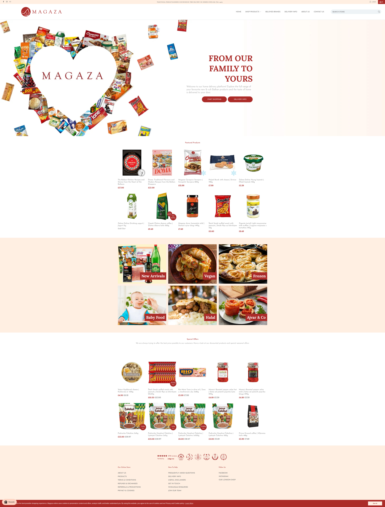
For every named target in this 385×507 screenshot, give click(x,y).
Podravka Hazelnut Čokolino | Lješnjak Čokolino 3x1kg (162, 416)
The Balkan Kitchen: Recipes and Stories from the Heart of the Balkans (132, 162)
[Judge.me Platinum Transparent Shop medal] (189, 457)
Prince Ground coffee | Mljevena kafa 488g (253, 416)
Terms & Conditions (127, 480)
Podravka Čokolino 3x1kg (132, 416)
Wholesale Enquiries (178, 487)
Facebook (223, 473)
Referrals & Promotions (129, 487)
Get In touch (174, 483)
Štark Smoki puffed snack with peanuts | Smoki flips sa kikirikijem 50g (223, 206)
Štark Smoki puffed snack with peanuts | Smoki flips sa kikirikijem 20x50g (162, 372)
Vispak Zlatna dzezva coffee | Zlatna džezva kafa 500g (162, 206)
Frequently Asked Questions (181, 473)
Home (238, 12)
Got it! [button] (375, 503)
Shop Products (252, 12)
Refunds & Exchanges (127, 483)
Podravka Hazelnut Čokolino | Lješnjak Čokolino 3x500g (192, 416)
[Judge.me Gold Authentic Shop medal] (206, 457)
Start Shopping (214, 99)
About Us (305, 12)
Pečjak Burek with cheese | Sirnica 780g (223, 162)
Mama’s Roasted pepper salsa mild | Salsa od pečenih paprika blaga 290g (253, 372)
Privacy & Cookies (126, 490)
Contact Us (319, 12)
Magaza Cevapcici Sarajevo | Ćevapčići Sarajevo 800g (192, 162)
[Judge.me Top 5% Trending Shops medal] (223, 457)
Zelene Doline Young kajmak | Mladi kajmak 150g (253, 162)
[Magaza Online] (41, 11)
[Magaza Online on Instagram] (7, 2)
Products (122, 476)
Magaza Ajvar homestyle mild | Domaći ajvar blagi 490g (192, 206)
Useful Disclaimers (177, 480)
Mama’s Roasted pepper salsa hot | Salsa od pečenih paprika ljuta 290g (223, 372)
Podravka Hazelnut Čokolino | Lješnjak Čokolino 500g (223, 416)
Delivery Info (291, 12)
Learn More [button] (189, 503)
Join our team (174, 490)
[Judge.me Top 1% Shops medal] (215, 457)
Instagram (223, 476)
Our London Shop (227, 480)
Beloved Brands (272, 12)
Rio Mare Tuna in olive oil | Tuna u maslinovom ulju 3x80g (192, 372)
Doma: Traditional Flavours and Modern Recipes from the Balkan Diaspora (162, 162)
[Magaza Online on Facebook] (3, 2)
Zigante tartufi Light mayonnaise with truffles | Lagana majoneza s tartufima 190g (253, 206)
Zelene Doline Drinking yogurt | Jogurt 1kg (132, 206)
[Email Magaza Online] (10, 2)
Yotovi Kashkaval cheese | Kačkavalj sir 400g (132, 372)
